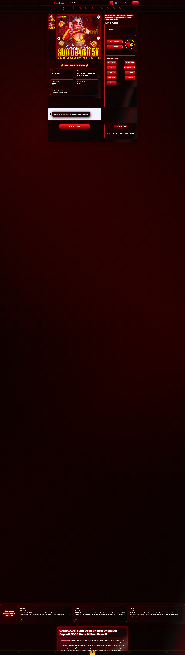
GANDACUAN (65, 640)
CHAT (166, 653)
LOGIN (55, 653)
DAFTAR (92, 653)
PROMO (18, 653)
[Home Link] (59, 3)
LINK (129, 653)
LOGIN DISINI (114, 47)
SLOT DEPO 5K (74, 127)
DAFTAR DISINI (114, 41)
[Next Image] (98, 38)
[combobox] (88, 3)
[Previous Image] (58, 38)
